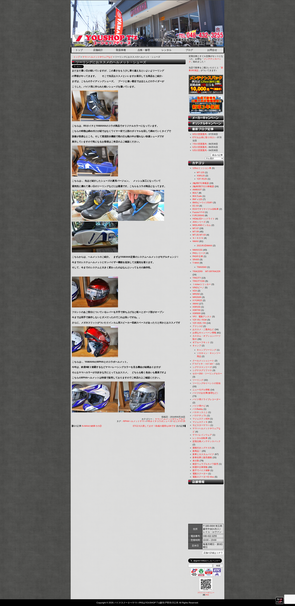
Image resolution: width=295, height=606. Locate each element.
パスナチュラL (199, 415)
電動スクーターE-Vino (203, 477)
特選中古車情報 (200, 467)
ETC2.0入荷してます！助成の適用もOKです (154, 426)
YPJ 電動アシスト (202, 316)
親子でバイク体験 (201, 470)
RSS (207, 595)
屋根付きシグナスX (202, 448)
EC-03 (196, 206)
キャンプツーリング (206, 350)
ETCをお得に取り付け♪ (204, 137)
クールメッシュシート (203, 360)
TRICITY (197, 278)
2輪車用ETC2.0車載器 (203, 186)
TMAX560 (201, 267)
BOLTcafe (197, 196)
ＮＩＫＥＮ (198, 238)
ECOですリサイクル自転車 (206, 209)
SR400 (196, 259)
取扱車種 (121, 50)
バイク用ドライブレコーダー (206, 399)
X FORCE (197, 300)
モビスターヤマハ (201, 425)
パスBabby (198, 409)
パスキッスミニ (200, 412)
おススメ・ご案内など (203, 329)
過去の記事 (217, 155)
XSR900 (197, 313)
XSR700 (197, 310)
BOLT (195, 193)
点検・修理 (144, 50)
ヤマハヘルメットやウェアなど (97, 57)
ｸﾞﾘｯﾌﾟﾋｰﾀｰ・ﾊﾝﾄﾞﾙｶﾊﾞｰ (204, 364)
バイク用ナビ (199, 406)
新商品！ (197, 451)
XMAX (196, 303)
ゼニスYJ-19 (179, 421)
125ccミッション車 (202, 168)
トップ (79, 50)
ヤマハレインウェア (202, 435)
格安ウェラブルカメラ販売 (205, 464)
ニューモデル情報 (201, 389)
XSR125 (201, 175)
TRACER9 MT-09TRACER (206, 271)
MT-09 (196, 231)
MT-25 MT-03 (199, 235)
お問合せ (212, 50)
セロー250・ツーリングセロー (207, 373)
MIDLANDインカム (202, 225)
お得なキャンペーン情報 (204, 332)
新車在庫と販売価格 (202, 457)
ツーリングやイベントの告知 (206, 383)
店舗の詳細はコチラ (213, 553)
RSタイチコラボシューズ (159, 421)
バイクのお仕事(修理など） (206, 393)
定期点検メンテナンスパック (206, 441)
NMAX (196, 241)
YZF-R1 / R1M (200, 320)
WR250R (197, 297)
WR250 (196, 294)
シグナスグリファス (202, 370)
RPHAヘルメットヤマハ (134, 421)
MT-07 (196, 228)
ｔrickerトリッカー (202, 284)
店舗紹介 (98, 50)
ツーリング (198, 380)
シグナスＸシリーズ (202, 367)
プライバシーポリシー (205, 593)
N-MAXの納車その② (92, 426)
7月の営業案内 (200, 144)
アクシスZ (198, 326)
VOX (195, 290)
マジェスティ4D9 (201, 418)
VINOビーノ (198, 287)
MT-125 (200, 172)
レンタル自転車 (200, 438)
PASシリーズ (199, 253)
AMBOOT (197, 189)
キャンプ (197, 345)
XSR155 (197, 307)
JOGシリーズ (199, 222)
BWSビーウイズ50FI (202, 202)
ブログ (189, 50)
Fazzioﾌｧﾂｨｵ (198, 212)
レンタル (166, 50)
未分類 (196, 460)
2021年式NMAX (204, 245)
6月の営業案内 (200, 147)
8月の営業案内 (200, 134)
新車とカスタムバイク (203, 454)
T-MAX (196, 263)
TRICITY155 (199, 281)
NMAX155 (197, 250)
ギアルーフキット (201, 342)
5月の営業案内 (200, 150)
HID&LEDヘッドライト (204, 218)
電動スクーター (200, 473)
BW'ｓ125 (197, 199)
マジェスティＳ (200, 422)
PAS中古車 (198, 256)
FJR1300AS (198, 215)
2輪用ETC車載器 (201, 183)
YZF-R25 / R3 (199, 323)
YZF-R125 (202, 179)
